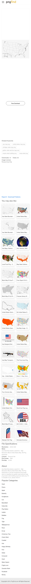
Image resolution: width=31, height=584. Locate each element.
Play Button (5, 509)
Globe (3, 553)
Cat (3, 500)
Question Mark (6, 568)
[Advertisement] (15, 24)
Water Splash (5, 562)
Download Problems (14, 197)
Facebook (4, 571)
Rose (3, 528)
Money (4, 574)
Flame (3, 487)
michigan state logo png (9, 147)
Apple (3, 490)
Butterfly (4, 493)
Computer (4, 556)
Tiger (3, 521)
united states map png (19, 144)
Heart (3, 484)
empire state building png (9, 153)
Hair (3, 543)
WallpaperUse (6, 525)
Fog (3, 518)
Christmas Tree (6, 534)
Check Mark (5, 537)
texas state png (23, 153)
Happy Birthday (6, 546)
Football (4, 540)
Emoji (3, 531)
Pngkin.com (5, 565)
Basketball (5, 503)
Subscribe (4, 506)
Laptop (4, 512)
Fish (3, 549)
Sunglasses (5, 496)
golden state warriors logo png (11, 150)
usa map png (6, 144)
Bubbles (4, 515)
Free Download (15, 103)
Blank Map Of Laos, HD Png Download (12, 424)
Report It (4, 197)
